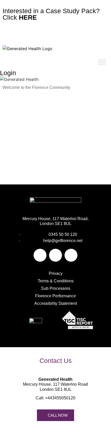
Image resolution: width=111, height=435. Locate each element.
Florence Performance (55, 296)
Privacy (55, 273)
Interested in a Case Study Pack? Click (51, 14)
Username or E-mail (20, 96)
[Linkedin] (71, 255)
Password (12, 118)
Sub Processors (55, 288)
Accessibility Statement (55, 303)
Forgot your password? (55, 171)
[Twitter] (55, 255)
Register (83, 156)
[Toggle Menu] (102, 61)
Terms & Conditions (56, 281)
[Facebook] (40, 255)
